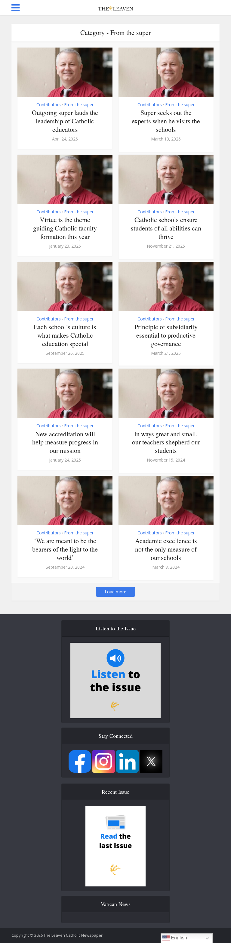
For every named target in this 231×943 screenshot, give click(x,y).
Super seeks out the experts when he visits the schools (166, 121)
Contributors (48, 105)
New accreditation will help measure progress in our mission (65, 442)
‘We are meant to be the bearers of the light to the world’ (65, 549)
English (178, 937)
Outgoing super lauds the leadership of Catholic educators (65, 121)
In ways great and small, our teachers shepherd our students (166, 442)
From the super (79, 105)
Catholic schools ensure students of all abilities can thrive (166, 228)
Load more (115, 592)
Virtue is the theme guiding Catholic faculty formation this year (65, 228)
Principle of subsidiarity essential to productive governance (166, 335)
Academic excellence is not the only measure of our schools (166, 549)
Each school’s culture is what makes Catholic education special (65, 335)
